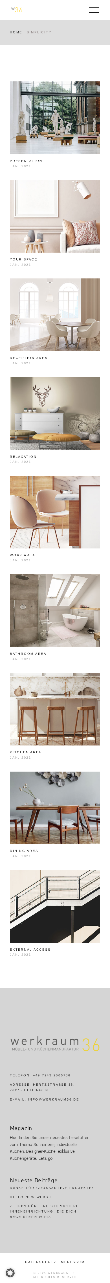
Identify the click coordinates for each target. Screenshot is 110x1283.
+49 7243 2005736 (52, 1075)
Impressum (72, 1262)
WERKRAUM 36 (61, 1273)
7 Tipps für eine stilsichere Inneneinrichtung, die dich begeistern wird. (44, 1211)
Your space (24, 259)
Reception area (29, 358)
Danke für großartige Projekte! (51, 1188)
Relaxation (23, 456)
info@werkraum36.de (53, 1099)
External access (30, 949)
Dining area (24, 850)
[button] (10, 1273)
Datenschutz (40, 1262)
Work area (22, 555)
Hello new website (33, 1197)
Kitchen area (25, 752)
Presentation (26, 161)
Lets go (45, 1158)
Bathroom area (28, 653)
